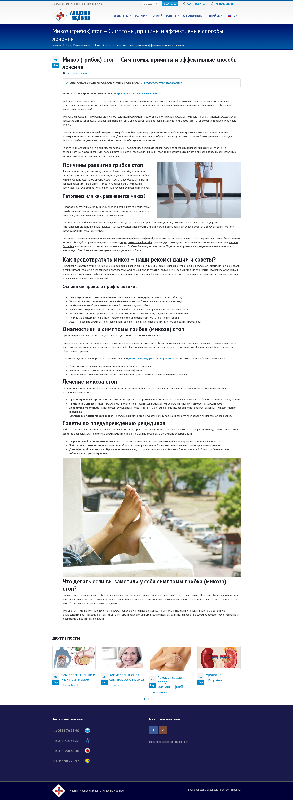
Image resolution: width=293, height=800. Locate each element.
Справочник (192, 16)
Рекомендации (79, 73)
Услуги (140, 16)
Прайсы (214, 16)
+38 (65, 731)
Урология (165, 674)
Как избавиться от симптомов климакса (78, 677)
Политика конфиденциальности (169, 742)
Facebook (153, 730)
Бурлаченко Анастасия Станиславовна (161, 82)
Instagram (163, 730)
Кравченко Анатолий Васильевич (137, 93)
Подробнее (70, 685)
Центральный (150, 4)
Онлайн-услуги (164, 16)
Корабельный (170, 4)
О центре (121, 16)
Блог (68, 73)
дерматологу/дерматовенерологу (149, 358)
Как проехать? (196, 3)
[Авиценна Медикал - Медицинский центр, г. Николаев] (71, 15)
